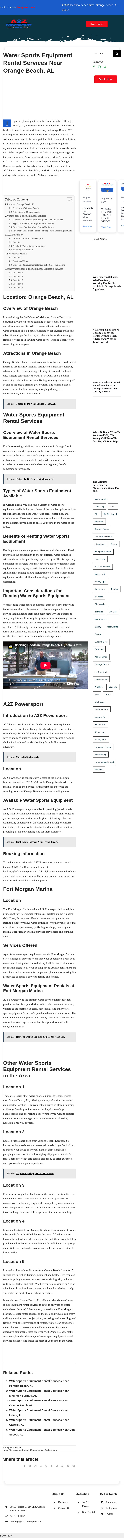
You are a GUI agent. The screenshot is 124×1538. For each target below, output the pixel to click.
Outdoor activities (103, 536)
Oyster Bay (100, 732)
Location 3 (18, 280)
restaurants (112, 627)
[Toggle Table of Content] (68, 199)
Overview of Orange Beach (26, 208)
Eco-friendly (100, 754)
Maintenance (101, 657)
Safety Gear (100, 739)
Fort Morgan (101, 672)
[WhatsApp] (46, 1469)
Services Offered (21, 261)
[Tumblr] (51, 1469)
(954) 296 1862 (25, 7)
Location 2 (18, 276)
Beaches (99, 649)
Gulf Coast (100, 702)
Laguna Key (100, 717)
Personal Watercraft (104, 762)
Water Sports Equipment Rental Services (26, 215)
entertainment (101, 709)
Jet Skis (113, 612)
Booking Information (23, 249)
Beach (108, 694)
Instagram (111, 1508)
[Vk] (62, 1469)
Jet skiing (99, 506)
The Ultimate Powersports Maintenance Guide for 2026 (106, 486)
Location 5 (18, 287)
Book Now (6, 1535)
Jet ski (113, 506)
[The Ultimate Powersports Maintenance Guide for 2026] (107, 451)
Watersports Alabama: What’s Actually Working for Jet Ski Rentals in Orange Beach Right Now (107, 283)
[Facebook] (24, 1469)
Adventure (100, 589)
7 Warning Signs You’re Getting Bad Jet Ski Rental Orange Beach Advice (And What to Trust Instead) (106, 335)
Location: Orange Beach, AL (21, 204)
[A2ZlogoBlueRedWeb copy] (19, 20)
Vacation (99, 769)
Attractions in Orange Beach (26, 212)
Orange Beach (37, 1450)
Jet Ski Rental (110, 514)
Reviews (63, 1502)
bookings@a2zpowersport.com (20, 871)
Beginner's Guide (103, 747)
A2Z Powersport (15, 234)
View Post (87, 226)
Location (17, 242)
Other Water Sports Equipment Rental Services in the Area (35, 269)
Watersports (100, 619)
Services (99, 596)
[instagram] (99, 67)
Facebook (111, 1502)
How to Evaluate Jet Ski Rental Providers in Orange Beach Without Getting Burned (106, 387)
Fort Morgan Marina (40, 170)
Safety (98, 627)
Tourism (114, 589)
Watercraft (100, 574)
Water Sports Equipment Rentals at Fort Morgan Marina (39, 265)
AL (10, 1450)
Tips (97, 694)
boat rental (100, 559)
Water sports (51, 1450)
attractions (100, 544)
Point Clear (100, 724)
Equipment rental (21, 1450)
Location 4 (18, 284)
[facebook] (94, 67)
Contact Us (64, 1508)
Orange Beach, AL (56, 782)
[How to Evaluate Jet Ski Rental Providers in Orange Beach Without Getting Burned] (107, 351)
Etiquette (113, 687)
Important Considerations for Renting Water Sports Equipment (42, 231)
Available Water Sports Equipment (29, 246)
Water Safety (101, 642)
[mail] (105, 67)
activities (99, 612)
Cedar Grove (101, 679)
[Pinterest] (57, 1469)
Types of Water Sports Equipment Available (33, 223)
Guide (98, 634)
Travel (18, 1447)
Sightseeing (100, 604)
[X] (30, 1469)
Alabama (99, 521)
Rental (114, 544)
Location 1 (18, 272)
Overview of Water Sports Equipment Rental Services (38, 219)
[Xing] (68, 1469)
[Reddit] (35, 1469)
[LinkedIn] (41, 1469)
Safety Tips (100, 581)
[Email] (73, 1469)
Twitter (109, 1514)
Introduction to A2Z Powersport (28, 238)
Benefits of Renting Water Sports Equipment (34, 227)
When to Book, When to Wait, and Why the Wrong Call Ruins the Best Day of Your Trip (106, 437)
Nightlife (99, 687)
